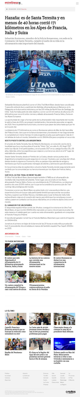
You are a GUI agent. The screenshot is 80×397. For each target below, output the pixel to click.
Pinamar (45, 384)
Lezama (54, 380)
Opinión (25, 373)
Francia (18, 236)
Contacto (25, 378)
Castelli (54, 378)
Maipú (62, 382)
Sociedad (8, 375)
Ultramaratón (9, 236)
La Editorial (26, 375)
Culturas (7, 378)
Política (7, 373)
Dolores (45, 373)
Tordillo (45, 375)
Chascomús (55, 382)
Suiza (24, 236)
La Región (63, 384)
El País (71, 378)
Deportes (23, 9)
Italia (29, 236)
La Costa (46, 382)
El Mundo (71, 380)
